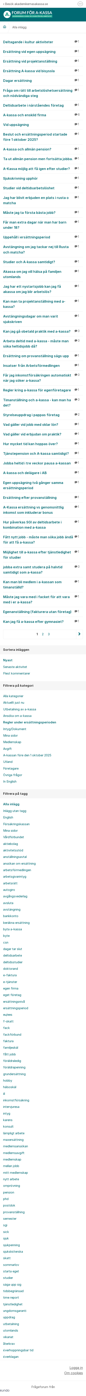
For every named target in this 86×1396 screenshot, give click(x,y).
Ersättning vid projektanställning (41, 61)
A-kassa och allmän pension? (41, 149)
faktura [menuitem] (8, 1041)
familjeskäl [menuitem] (10, 1048)
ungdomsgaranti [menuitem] (14, 1311)
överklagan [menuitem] (11, 1357)
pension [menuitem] (8, 1192)
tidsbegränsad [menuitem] (13, 1291)
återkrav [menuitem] (9, 1344)
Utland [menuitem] (8, 762)
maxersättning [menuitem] (13, 1140)
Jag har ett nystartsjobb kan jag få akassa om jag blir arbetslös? (41, 289)
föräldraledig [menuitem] (12, 1061)
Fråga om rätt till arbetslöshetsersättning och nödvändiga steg (41, 93)
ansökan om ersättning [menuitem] (19, 863)
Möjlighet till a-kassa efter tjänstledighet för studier (41, 554)
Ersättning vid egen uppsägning (41, 52)
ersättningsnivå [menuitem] (14, 1002)
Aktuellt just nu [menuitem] (13, 703)
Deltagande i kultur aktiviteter (41, 42)
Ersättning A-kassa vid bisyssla (41, 71)
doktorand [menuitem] (10, 969)
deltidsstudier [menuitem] (13, 962)
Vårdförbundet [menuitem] (13, 837)
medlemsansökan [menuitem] (15, 1146)
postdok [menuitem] (9, 1205)
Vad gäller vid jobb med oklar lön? (41, 424)
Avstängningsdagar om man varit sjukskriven (41, 319)
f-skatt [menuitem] (8, 1021)
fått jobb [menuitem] (9, 1054)
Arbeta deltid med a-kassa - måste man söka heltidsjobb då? (41, 343)
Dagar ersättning (41, 80)
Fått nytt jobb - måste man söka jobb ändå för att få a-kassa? (41, 539)
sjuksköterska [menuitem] (13, 1252)
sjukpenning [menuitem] (11, 1245)
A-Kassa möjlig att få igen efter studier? (41, 169)
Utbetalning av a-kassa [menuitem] (19, 709)
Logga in (76, 1368)
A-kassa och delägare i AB (41, 473)
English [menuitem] (8, 817)
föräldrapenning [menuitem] (14, 1067)
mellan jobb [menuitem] (11, 1166)
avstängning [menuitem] (11, 909)
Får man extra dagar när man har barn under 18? (41, 225)
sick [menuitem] (6, 1232)
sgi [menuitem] (5, 1225)
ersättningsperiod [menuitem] (15, 1008)
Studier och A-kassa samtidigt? (41, 262)
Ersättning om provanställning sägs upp (41, 356)
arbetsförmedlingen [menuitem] (17, 870)
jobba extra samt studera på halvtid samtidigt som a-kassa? (41, 569)
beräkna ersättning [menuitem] (16, 923)
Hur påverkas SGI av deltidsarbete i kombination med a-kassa (41, 524)
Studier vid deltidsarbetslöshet (41, 188)
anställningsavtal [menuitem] (15, 857)
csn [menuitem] (5, 942)
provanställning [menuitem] (14, 1212)
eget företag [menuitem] (12, 995)
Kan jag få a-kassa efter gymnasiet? (41, 622)
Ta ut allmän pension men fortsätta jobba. (41, 159)
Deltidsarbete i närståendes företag (41, 105)
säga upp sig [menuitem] (12, 1284)
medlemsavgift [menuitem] (13, 1153)
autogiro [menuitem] (9, 890)
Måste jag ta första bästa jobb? (41, 212)
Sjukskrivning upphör (41, 178)
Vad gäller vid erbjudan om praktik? (41, 434)
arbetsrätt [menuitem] (10, 883)
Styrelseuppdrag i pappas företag (41, 415)
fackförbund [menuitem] (12, 1035)
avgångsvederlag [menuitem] (15, 896)
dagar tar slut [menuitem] (12, 949)
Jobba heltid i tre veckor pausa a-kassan (41, 463)
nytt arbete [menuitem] (11, 1179)
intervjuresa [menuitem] (11, 1107)
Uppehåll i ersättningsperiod (41, 237)
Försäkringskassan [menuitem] (16, 824)
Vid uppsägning (41, 125)
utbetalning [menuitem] (11, 1324)
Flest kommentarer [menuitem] (16, 673)
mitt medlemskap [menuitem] (15, 1173)
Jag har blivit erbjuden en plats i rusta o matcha (41, 200)
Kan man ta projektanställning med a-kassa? (41, 304)
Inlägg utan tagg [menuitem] (14, 811)
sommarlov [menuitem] (11, 1265)
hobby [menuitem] (7, 1080)
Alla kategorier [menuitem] (13, 696)
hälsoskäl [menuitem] (9, 1087)
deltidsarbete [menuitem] (12, 955)
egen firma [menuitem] (10, 988)
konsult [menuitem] (8, 1126)
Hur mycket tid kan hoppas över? (41, 444)
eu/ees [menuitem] (7, 1015)
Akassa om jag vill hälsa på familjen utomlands (41, 274)
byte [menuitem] (6, 936)
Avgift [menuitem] (7, 749)
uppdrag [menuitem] (9, 1317)
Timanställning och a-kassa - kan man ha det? (41, 402)
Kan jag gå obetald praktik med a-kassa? (41, 331)
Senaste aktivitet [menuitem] (15, 667)
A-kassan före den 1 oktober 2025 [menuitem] (27, 755)
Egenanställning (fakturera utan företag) (41, 612)
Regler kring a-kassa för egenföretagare (41, 390)
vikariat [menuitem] (8, 1337)
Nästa (79, 634)
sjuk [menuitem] (6, 1238)
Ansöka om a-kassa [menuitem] (17, 716)
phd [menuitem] (6, 1199)
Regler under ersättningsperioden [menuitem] (29, 722)
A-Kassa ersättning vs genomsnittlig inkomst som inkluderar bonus (41, 510)
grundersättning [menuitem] (14, 1074)
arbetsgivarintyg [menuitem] (14, 876)
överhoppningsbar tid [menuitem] (18, 1350)
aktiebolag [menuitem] (10, 844)
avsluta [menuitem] (8, 903)
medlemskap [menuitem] (12, 1159)
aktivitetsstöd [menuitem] (13, 850)
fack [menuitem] (6, 1028)
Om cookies (73, 1373)
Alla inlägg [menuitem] (11, 804)
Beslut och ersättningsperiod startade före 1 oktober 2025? (41, 137)
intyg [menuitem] (6, 1113)
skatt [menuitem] (7, 1258)
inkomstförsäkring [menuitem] (16, 1100)
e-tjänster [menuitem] (10, 982)
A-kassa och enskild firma (41, 115)
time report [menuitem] (11, 1297)
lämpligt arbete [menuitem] (13, 1133)
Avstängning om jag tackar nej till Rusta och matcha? (41, 249)
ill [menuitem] (4, 1094)
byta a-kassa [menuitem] (12, 929)
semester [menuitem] (9, 1219)
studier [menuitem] (8, 1278)
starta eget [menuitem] (11, 1271)
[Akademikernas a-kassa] (5, 26)
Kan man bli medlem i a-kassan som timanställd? (41, 584)
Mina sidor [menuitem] (10, 735)
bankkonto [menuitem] (10, 916)
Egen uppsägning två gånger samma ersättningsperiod (41, 485)
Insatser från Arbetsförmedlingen (41, 365)
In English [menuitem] (9, 781)
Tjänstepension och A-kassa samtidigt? (41, 453)
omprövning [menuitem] (11, 1186)
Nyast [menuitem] (8, 660)
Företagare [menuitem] (11, 768)
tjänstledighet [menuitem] (13, 1304)
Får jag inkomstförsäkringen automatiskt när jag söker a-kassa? (41, 378)
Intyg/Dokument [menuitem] (14, 729)
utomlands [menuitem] (10, 1330)
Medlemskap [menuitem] (12, 742)
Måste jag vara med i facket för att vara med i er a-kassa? (41, 599)
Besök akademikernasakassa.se (26, 4)
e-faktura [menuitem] (10, 975)
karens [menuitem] (8, 1120)
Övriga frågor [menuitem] (12, 775)
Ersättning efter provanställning (41, 497)
